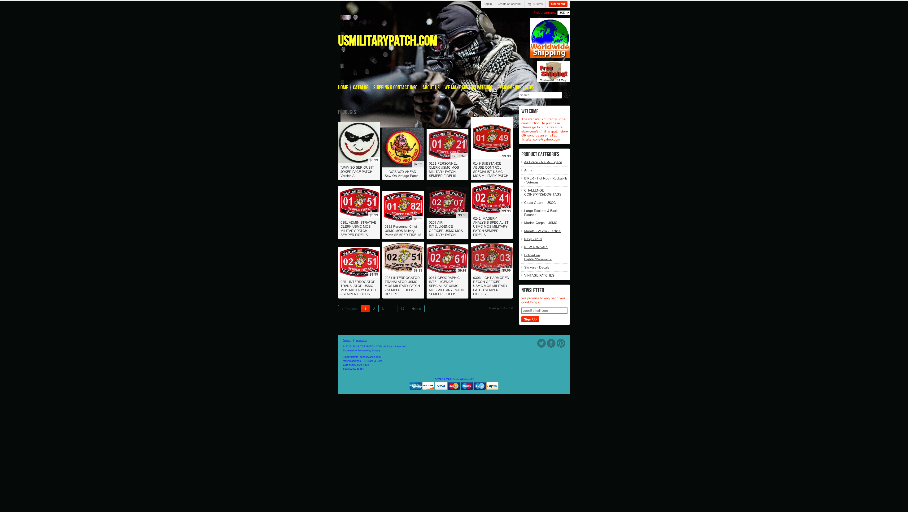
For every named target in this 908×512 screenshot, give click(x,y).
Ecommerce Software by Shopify (361, 350)
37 (403, 309)
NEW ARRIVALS (536, 247)
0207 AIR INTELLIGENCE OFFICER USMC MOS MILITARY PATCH (446, 229)
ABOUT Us (431, 87)
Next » (416, 309)
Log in (488, 4)
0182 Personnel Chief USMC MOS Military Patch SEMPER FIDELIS (403, 230)
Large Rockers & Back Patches (541, 213)
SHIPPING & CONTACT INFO (395, 87)
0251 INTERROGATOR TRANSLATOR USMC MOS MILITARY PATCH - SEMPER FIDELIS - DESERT (402, 286)
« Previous (350, 309)
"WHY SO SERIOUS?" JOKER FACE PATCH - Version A (357, 171)
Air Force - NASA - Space (543, 162)
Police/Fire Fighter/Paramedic (538, 257)
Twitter (541, 343)
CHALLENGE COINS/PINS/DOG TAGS (542, 192)
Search (347, 340)
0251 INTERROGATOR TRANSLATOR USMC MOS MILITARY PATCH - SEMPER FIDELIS (358, 288)
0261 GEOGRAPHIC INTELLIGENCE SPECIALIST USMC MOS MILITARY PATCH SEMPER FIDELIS (446, 286)
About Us (361, 340)
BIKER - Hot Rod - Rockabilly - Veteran (546, 180)
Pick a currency (545, 12)
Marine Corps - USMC (540, 223)
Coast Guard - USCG (540, 203)
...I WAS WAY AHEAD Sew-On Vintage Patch (402, 174)
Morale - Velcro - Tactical (542, 231)
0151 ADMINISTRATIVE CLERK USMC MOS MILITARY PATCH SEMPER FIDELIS (358, 229)
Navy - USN (533, 239)
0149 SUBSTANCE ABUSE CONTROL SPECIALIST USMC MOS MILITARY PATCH (490, 170)
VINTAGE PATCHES (539, 275)
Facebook (551, 343)
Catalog (360, 87)
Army (528, 170)
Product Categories (540, 154)
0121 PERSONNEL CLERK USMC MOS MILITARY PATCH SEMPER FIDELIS (444, 170)
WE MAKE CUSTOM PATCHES (468, 87)
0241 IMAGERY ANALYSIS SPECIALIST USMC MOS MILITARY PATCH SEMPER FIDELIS (491, 227)
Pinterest (561, 343)
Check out (558, 4)
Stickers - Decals (536, 267)
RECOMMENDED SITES (515, 87)
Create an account (509, 4)
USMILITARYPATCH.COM (387, 41)
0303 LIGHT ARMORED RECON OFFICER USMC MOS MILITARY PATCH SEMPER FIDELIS (491, 286)
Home (343, 87)
